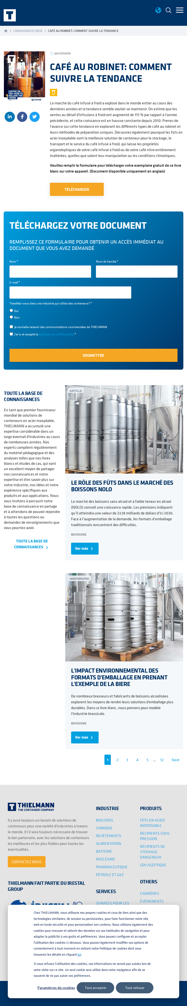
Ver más (85, 549)
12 (162, 759)
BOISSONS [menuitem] (104, 820)
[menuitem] (168, 10)
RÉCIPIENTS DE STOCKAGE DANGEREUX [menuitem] (152, 852)
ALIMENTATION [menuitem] (108, 843)
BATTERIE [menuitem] (104, 851)
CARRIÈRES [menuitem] (149, 893)
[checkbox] (70, 314)
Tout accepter (95, 988)
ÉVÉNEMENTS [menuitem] (152, 901)
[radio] (70, 310)
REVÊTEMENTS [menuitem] (108, 835)
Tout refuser (134, 988)
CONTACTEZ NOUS (27, 861)
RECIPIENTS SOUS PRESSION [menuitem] (155, 836)
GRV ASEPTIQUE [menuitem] (153, 865)
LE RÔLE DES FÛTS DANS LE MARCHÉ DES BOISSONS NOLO (122, 485)
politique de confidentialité (56, 334)
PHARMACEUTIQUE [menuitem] (112, 866)
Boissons (78, 534)
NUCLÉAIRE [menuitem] (105, 859)
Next (175, 759)
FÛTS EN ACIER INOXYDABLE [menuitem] (152, 822)
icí (79, 954)
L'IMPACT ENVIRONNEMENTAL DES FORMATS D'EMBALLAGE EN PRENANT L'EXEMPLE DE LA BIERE (119, 677)
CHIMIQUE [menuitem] (104, 828)
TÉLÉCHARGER (77, 189)
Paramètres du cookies (56, 988)
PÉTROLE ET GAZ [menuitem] (110, 874)
